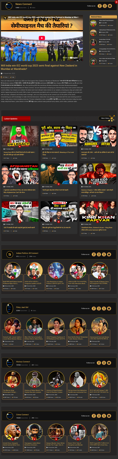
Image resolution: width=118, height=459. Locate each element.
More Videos (105, 118)
